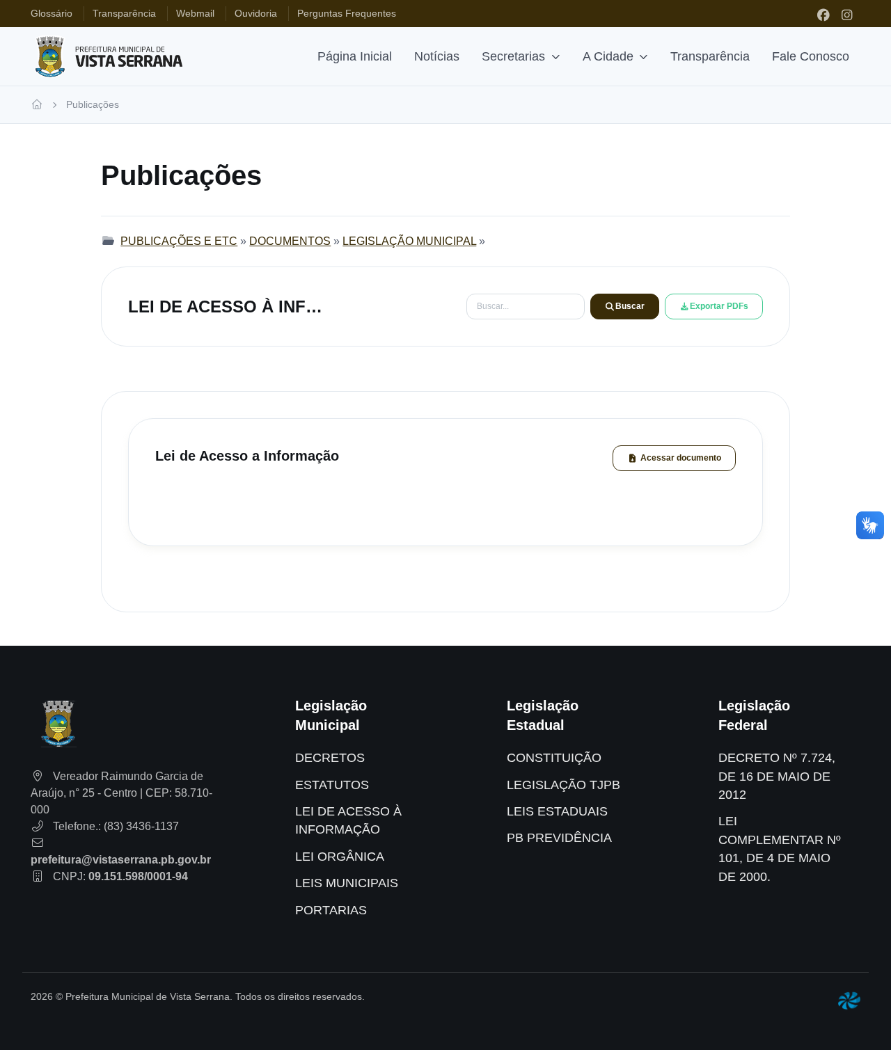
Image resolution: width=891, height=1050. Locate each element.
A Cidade (608, 56)
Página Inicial (354, 56)
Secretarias (513, 56)
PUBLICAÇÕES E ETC (178, 241)
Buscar (630, 306)
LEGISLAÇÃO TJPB (563, 785)
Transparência (710, 56)
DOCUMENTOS (290, 241)
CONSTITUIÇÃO (554, 758)
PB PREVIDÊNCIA (559, 838)
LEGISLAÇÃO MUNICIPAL (409, 241)
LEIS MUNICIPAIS (346, 883)
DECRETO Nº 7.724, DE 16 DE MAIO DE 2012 (776, 776)
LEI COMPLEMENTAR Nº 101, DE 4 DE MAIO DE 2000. (779, 848)
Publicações (92, 104)
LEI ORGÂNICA (339, 857)
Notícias (436, 56)
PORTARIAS (331, 910)
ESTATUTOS (332, 785)
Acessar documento (680, 458)
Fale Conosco (810, 56)
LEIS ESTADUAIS (557, 811)
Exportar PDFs (719, 306)
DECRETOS (330, 758)
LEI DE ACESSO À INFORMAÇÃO (348, 820)
